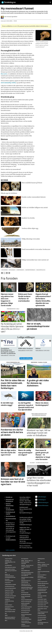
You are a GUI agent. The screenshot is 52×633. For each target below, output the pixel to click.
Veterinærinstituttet (42, 617)
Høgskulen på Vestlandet (10, 595)
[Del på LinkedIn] (7, 273)
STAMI (39, 579)
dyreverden (20, 269)
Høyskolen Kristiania (9, 597)
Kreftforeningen (8, 604)
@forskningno (42, 496)
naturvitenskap (30, 269)
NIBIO (6, 615)
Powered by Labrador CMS (26, 631)
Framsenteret (8, 582)
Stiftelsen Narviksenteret (43, 583)
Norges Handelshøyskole (26, 599)
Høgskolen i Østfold (9, 592)
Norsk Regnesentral (25, 610)
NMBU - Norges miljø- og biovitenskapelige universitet (26, 562)
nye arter (4, 269)
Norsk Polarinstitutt (25, 608)
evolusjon (12, 269)
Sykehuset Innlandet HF (43, 587)
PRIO (39, 560)
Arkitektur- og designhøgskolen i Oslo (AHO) (10, 562)
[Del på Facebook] (2, 273)
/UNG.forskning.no (43, 502)
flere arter (4, 74)
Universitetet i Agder (42, 599)
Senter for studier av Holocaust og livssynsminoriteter (42, 576)
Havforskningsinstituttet (10, 588)
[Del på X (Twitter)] (4, 273)
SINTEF (39, 569)
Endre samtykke (10, 550)
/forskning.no (42, 499)
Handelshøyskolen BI (9, 586)
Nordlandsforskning (25, 594)
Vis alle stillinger (26, 358)
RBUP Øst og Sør (41, 562)
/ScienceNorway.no (43, 505)
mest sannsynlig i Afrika (8, 82)
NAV (6, 613)
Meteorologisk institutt (10, 611)
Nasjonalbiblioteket (25, 570)
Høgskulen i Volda (9, 593)
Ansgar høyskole (8, 558)
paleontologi (41, 269)
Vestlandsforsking (42, 615)
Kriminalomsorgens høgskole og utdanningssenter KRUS (10, 608)
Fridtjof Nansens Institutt (10, 584)
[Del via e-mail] (9, 273)
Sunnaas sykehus (41, 585)
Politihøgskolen (41, 558)
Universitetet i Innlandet (43, 602)
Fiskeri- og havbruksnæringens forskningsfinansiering (10, 576)
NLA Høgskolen (24, 558)
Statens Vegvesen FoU (42, 581)
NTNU (22, 568)
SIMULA (39, 567)
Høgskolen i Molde (9, 590)
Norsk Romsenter (25, 612)
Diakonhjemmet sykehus (10, 567)
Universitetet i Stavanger (43, 606)
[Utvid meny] (50, 2)
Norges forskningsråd (26, 601)
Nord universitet (24, 592)
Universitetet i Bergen (42, 601)
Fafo (6, 572)
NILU (6, 620)
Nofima (23, 590)
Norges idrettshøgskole (26, 606)
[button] (2, 341)
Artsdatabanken (8, 565)
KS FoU (6, 602)
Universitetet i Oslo (42, 604)
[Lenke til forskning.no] (24, 1)
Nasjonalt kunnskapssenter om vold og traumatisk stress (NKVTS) (27, 574)
